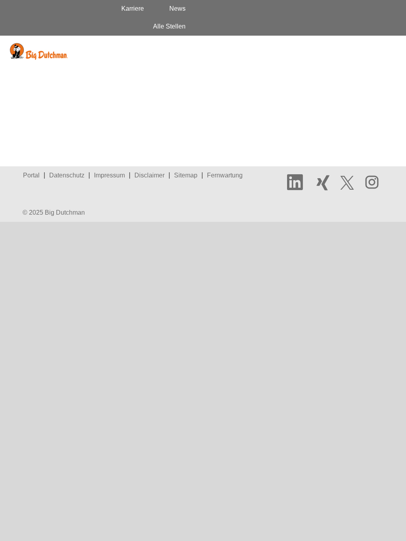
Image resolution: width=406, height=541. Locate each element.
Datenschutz (66, 175)
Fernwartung (225, 175)
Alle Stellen (169, 26)
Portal (31, 175)
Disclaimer (149, 175)
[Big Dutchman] (39, 51)
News (177, 8)
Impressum (109, 175)
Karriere (132, 8)
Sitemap (185, 175)
